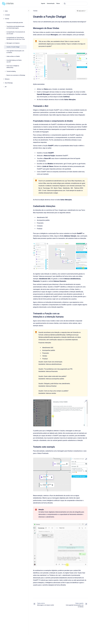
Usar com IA (81, 11)
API (6, 86)
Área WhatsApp (9, 83)
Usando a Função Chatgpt (12, 47)
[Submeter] (64, 3)
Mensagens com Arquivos (13, 43)
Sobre (6, 11)
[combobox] (75, 3)
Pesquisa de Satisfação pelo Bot (14, 22)
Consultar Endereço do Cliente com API (14, 61)
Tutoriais (7, 18)
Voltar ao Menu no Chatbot (13, 56)
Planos (58, 3)
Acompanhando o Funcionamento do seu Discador (15, 32)
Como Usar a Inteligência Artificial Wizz (12, 66)
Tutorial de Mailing (11, 71)
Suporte (43, 3)
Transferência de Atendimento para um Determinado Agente (15, 27)
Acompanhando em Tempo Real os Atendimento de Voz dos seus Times (15, 38)
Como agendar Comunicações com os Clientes (15, 51)
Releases (7, 79)
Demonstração (50, 3)
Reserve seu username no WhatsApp (15, 75)
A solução (7, 15)
